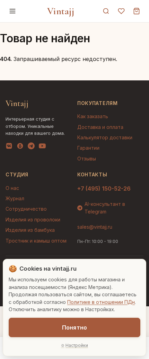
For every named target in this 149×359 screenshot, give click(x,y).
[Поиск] (106, 11)
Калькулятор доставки (104, 137)
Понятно (74, 327)
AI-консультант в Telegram (105, 207)
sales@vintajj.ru (94, 227)
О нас (12, 188)
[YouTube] (42, 147)
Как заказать (92, 116)
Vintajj (60, 11)
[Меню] (12, 11)
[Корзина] (136, 11)
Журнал (15, 198)
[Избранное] (121, 11)
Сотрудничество (26, 209)
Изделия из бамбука (30, 230)
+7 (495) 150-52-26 (104, 188)
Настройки (76, 345)
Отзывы (86, 158)
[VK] (9, 147)
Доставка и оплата (100, 127)
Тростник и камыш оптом (36, 241)
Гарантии (88, 148)
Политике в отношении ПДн (101, 302)
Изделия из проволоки (33, 219)
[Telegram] (31, 147)
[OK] (20, 147)
